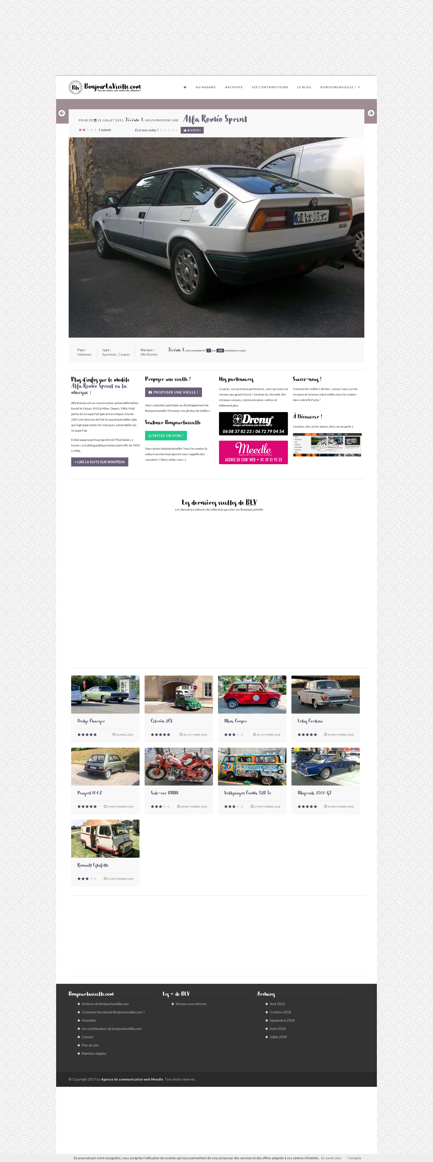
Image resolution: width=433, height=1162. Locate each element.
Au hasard (206, 87)
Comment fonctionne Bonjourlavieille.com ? (113, 1012)
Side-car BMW (164, 794)
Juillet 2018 (278, 1037)
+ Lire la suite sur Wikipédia (100, 462)
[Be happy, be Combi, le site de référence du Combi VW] (327, 444)
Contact (87, 1037)
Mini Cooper (235, 722)
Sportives (109, 354)
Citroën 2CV (162, 722)
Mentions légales (94, 1053)
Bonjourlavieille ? (338, 87)
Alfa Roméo (149, 354)
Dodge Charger (91, 722)
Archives (234, 87)
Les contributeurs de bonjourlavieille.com (112, 1029)
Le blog (304, 87)
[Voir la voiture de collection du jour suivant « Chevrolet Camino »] (371, 113)
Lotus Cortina (310, 722)
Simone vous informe (191, 1004)
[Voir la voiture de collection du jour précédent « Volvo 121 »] (62, 113)
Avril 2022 (277, 1004)
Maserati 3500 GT (315, 794)
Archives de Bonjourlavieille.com (105, 1004)
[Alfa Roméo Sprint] (216, 237)
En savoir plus (331, 1158)
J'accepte (354, 1158)
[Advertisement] (216, 38)
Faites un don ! (168, 436)
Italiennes (84, 354)
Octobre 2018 (280, 1012)
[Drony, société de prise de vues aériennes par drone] (253, 426)
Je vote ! (193, 130)
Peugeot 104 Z (89, 794)
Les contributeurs (270, 87)
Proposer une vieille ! (175, 392)
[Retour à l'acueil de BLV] (184, 87)
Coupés (124, 354)
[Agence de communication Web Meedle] (253, 455)
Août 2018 (278, 1029)
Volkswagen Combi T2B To (247, 794)
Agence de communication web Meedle (132, 1079)
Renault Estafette (93, 866)
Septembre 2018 (282, 1020)
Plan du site (90, 1045)
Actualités (89, 1020)
